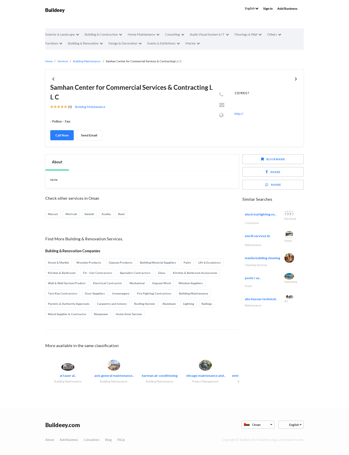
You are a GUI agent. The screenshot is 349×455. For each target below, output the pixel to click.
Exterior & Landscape (60, 34)
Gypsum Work (161, 283)
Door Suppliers (95, 293)
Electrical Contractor (107, 283)
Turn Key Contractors (62, 293)
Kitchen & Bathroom (62, 272)
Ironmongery (120, 293)
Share (275, 172)
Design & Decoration (122, 43)
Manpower (101, 314)
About (49, 439)
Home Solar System (129, 314)
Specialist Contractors (135, 272)
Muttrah (71, 214)
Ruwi (121, 214)
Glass (161, 272)
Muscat (53, 214)
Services (63, 61)
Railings (207, 303)
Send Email (89, 135)
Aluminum (169, 303)
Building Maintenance (86, 61)
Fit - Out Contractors (97, 272)
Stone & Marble (58, 262)
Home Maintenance (141, 34)
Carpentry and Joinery (112, 303)
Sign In (268, 8)
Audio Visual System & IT (207, 34)
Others (272, 34)
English (250, 8)
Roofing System (144, 303)
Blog (108, 439)
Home (49, 61)
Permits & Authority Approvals (68, 303)
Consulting (172, 34)
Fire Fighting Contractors (154, 293)
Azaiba (106, 214)
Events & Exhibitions (161, 43)
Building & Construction (101, 34)
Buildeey (55, 10)
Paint (187, 262)
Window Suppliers (191, 283)
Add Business (287, 8)
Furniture (51, 43)
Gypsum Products (120, 262)
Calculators (92, 439)
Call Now (62, 135)
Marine (190, 43)
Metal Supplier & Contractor (67, 314)
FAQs (121, 439)
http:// (238, 113)
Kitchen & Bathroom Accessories (195, 272)
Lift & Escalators (209, 262)
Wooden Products (88, 262)
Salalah (89, 214)
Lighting (188, 303)
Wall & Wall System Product (67, 283)
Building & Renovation (83, 43)
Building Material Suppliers (158, 262)
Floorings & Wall (245, 34)
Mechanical (137, 283)
